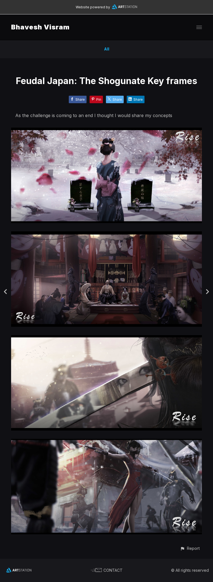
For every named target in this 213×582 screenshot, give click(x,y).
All (106, 49)
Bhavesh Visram (40, 27)
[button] (190, 548)
